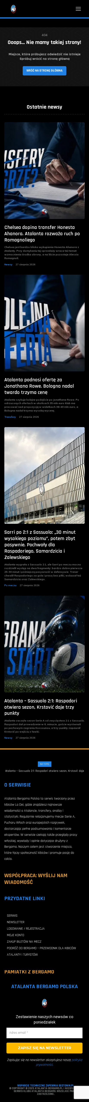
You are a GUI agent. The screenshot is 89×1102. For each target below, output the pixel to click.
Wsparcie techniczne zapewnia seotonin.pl (45, 1085)
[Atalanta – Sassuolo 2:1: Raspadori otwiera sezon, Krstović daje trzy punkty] (44, 644)
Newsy (8, 264)
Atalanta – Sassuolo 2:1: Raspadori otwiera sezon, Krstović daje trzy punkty (40, 707)
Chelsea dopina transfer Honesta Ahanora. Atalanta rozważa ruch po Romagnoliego (42, 233)
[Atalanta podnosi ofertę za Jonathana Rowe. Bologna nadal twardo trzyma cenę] (44, 323)
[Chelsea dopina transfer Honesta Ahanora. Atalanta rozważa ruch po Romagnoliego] (44, 170)
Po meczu (10, 585)
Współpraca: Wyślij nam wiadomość (35, 879)
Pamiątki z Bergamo (29, 971)
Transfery (10, 416)
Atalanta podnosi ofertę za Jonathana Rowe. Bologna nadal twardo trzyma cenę (39, 386)
